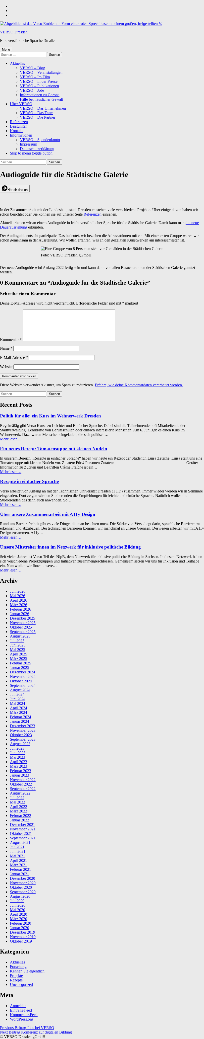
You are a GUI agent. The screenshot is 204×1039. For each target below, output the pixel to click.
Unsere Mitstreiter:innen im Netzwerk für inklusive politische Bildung (70, 547)
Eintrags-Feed (21, 1010)
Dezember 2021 (22, 824)
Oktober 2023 (21, 735)
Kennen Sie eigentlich (27, 971)
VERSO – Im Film (35, 77)
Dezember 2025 (22, 618)
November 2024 (23, 676)
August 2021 (20, 842)
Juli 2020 (17, 901)
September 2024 (23, 685)
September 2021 (23, 838)
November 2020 (23, 883)
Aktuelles (17, 63)
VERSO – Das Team (36, 113)
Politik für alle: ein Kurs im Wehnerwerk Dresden (50, 415)
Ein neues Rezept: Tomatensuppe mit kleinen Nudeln (53, 448)
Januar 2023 (19, 775)
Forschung (18, 966)
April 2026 (18, 600)
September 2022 (23, 789)
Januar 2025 (19, 667)
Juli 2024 (17, 694)
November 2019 (23, 937)
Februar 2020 (20, 923)
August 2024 (20, 690)
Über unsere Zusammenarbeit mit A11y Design (47, 514)
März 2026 (18, 605)
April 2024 (18, 708)
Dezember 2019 (22, 932)
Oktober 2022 (21, 784)
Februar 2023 (20, 771)
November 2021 (23, 829)
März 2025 (18, 658)
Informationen (21, 135)
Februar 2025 (20, 663)
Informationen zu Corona (39, 95)
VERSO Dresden (14, 32)
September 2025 (23, 632)
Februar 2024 (20, 717)
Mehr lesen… (10, 439)
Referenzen (19, 122)
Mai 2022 (17, 802)
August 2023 (20, 744)
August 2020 (20, 896)
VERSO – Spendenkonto (40, 140)
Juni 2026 (17, 591)
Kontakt (16, 131)
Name (6, 348)
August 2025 (20, 636)
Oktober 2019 (21, 941)
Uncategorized (21, 984)
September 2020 (23, 892)
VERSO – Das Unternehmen (43, 108)
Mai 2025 (17, 649)
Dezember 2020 (22, 878)
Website (6, 367)
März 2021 (18, 865)
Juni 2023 (17, 753)
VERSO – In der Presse (38, 81)
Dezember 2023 (22, 726)
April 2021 (18, 860)
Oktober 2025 (21, 627)
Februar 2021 (20, 869)
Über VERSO (21, 104)
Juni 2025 (17, 645)
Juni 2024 (17, 699)
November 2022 (23, 780)
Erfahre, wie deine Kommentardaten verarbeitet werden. (139, 385)
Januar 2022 (19, 820)
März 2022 (18, 811)
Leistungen (18, 126)
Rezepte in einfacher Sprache (29, 481)
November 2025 (23, 623)
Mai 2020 (17, 910)
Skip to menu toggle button (31, 153)
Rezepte (16, 980)
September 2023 (23, 739)
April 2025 (18, 654)
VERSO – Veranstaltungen (41, 72)
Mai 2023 (17, 757)
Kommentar (11, 339)
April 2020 (18, 914)
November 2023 (23, 730)
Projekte (16, 975)
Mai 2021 (17, 856)
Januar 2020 (19, 928)
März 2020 (18, 919)
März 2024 (18, 712)
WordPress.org (21, 1019)
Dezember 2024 (22, 672)
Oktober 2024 (21, 681)
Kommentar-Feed (24, 1015)
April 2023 (18, 762)
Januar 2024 (19, 721)
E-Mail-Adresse (14, 357)
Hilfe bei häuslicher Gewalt (41, 99)
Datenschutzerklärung (37, 149)
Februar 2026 (20, 609)
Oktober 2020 (21, 887)
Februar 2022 (20, 815)
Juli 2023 (17, 748)
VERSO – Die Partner (37, 117)
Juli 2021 (17, 847)
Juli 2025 (17, 641)
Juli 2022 (17, 798)
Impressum (28, 144)
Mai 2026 (17, 596)
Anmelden (18, 1006)
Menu (6, 49)
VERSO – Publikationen (39, 86)
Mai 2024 (17, 703)
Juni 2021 (17, 851)
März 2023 (18, 766)
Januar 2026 (19, 614)
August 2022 (20, 793)
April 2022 (18, 806)
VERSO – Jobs (32, 90)
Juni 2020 (17, 905)
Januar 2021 (19, 874)
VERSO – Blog (32, 68)
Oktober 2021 (21, 833)
